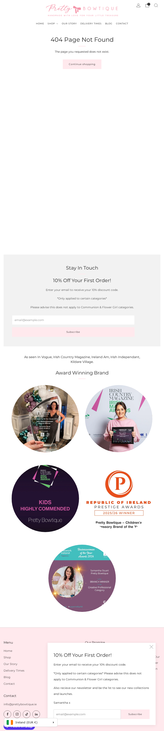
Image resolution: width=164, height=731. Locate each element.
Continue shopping (82, 64)
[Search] (156, 5)
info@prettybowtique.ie (20, 704)
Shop (7, 657)
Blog (7, 677)
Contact (9, 683)
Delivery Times (14, 670)
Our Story (10, 664)
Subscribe (135, 714)
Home (8, 650)
